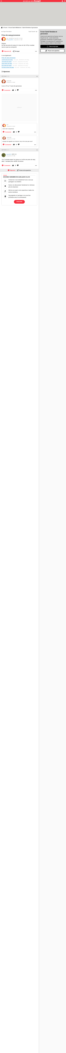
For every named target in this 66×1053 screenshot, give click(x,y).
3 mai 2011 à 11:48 (18, 39)
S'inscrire (19, 201)
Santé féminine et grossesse (30, 27)
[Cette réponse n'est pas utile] (18, 90)
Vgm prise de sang (7, 63)
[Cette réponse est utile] (13, 90)
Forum (5, 27)
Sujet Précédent (7, 31)
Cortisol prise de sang (8, 67)
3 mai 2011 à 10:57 (11, 126)
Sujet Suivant (32, 31)
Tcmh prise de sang (7, 59)
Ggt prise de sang (7, 65)
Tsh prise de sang (7, 61)
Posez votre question (25, 170)
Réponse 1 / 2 (5, 76)
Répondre (12, 170)
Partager (17, 51)
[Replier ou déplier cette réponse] (37, 76)
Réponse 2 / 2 (5, 150)
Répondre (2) (7, 51)
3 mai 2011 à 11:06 (11, 139)
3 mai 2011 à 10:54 (10, 82)
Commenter (7, 90)
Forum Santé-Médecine (15, 27)
